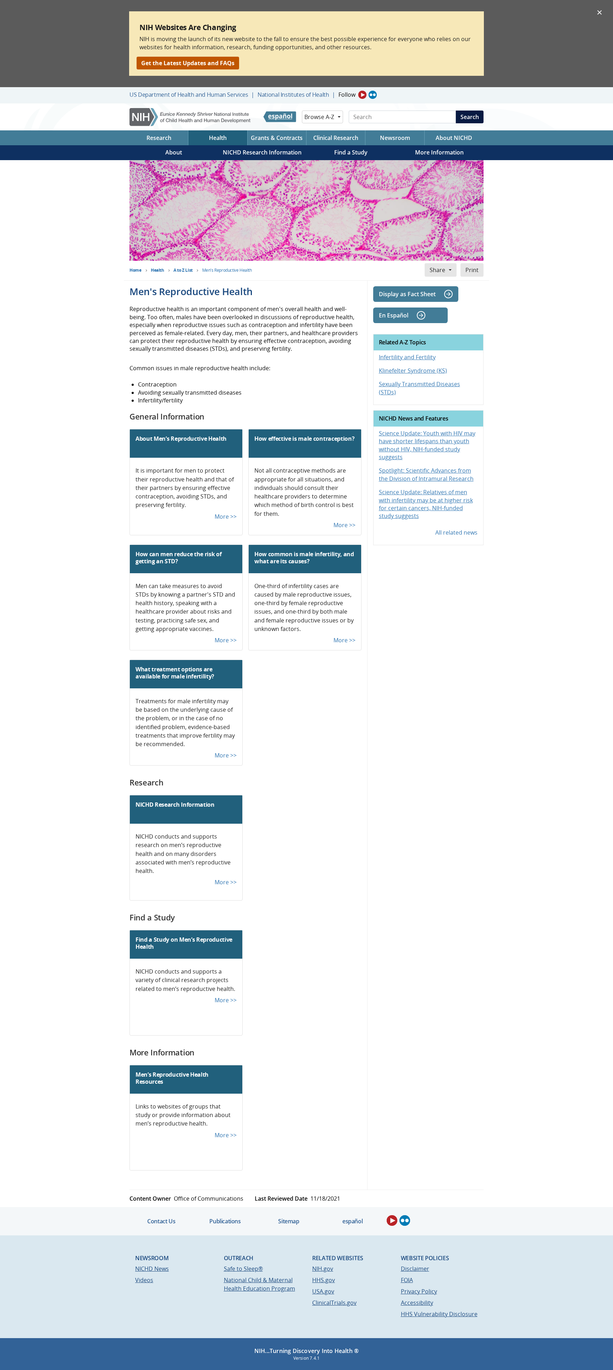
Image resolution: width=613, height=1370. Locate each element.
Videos (144, 1280)
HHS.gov (323, 1280)
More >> (226, 516)
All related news (456, 532)
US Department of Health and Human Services (188, 94)
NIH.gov (322, 1269)
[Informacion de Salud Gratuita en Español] (279, 117)
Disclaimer (415, 1269)
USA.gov (323, 1291)
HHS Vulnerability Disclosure (439, 1314)
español (352, 1221)
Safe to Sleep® (243, 1269)
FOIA (407, 1280)
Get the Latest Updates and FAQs (187, 63)
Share (437, 270)
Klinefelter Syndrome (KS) (413, 370)
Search (469, 117)
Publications (225, 1221)
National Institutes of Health (293, 94)
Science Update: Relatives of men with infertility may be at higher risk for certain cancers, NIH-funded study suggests (426, 504)
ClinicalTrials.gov (334, 1303)
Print (472, 270)
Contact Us (161, 1221)
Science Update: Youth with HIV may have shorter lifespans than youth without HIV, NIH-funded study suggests (427, 445)
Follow (346, 94)
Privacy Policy (419, 1291)
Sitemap (288, 1221)
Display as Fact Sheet (407, 294)
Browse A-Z (319, 117)
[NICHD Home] (190, 117)
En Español (393, 315)
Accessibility (417, 1303)
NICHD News (152, 1269)
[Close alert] (599, 12)
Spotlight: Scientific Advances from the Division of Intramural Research (426, 474)
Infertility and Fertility (407, 357)
